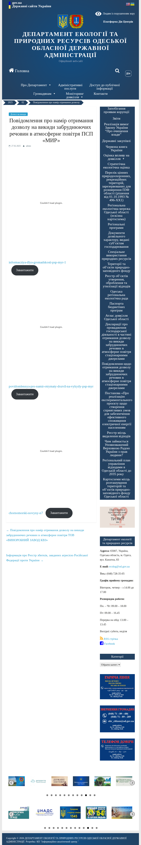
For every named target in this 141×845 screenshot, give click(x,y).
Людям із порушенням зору (118, 13)
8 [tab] (63, 795)
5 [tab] (76, 795)
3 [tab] (85, 795)
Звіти (116, 118)
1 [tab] (93, 795)
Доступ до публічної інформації (104, 86)
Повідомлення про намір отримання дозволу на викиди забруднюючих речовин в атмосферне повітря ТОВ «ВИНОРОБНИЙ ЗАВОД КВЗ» (45, 535)
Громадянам (42, 93)
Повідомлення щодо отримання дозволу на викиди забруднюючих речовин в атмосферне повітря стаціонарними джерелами (116, 376)
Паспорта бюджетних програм (116, 307)
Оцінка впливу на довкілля (116, 157)
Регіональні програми (116, 225)
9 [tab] (59, 795)
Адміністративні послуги (70, 86)
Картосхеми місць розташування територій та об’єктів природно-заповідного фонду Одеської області (116, 487)
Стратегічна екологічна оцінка (116, 165)
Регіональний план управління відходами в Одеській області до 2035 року (116, 467)
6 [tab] (72, 795)
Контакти (101, 93)
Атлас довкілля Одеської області (116, 317)
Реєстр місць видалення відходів (116, 434)
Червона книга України (116, 148)
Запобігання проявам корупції (116, 110)
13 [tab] (44, 828)
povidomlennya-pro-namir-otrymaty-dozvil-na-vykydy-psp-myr (51, 386)
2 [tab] (89, 795)
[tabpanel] (124, 782)
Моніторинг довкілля (75, 95)
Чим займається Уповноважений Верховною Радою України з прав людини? (116, 448)
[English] (128, 3)
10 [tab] (55, 795)
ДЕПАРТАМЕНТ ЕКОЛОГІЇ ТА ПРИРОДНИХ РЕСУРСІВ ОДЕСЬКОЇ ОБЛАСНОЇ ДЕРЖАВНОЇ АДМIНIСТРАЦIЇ (70, 44)
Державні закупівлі (116, 141)
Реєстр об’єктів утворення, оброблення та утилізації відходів (116, 281)
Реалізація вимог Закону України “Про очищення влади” (116, 129)
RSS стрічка (110, 638)
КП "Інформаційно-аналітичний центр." (58, 841)
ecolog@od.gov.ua (119, 566)
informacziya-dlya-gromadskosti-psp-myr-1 (37, 262)
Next (11, 782)
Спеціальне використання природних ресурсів (116, 255)
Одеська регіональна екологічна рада (116, 295)
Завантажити (25, 270)
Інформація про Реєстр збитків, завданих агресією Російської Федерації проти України (47, 558)
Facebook (109, 643)
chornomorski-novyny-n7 (26, 513)
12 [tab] (46, 795)
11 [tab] (50, 795)
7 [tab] (68, 795)
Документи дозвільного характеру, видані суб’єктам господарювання (116, 239)
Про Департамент (34, 85)
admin (28, 146)
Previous (132, 782)
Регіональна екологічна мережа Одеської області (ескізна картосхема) (116, 212)
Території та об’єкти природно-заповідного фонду (116, 267)
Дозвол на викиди (18, 114)
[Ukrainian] (132, 3)
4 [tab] (81, 795)
